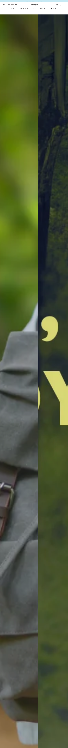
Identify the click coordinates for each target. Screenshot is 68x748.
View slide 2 (34, 745)
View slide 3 (38, 745)
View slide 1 (30, 745)
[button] (57, 4)
